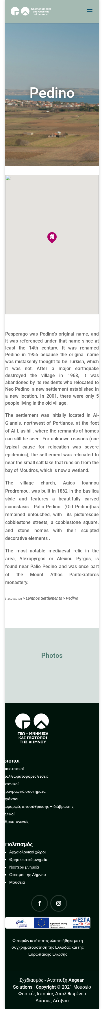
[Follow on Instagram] (58, 903)
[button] (52, 237)
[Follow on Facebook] (39, 903)
